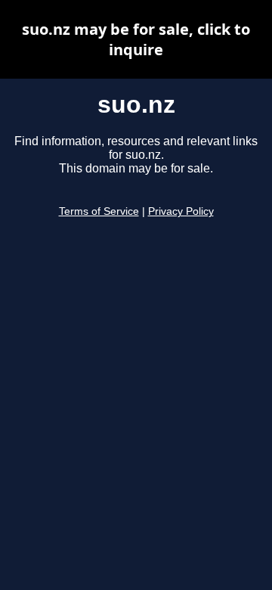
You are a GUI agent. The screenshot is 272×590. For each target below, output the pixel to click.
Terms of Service (99, 211)
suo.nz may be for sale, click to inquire (136, 39)
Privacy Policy (181, 211)
